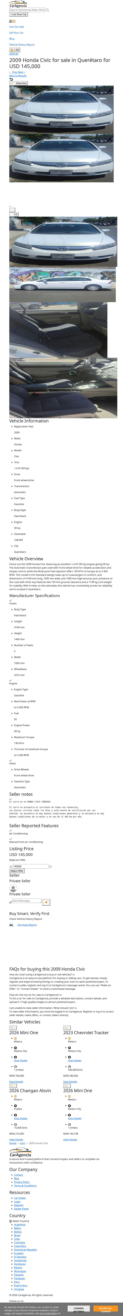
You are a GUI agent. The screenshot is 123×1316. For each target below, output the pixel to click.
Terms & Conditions (25, 1185)
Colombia (19, 1242)
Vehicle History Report (22, 44)
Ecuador (19, 1253)
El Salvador (20, 1257)
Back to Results (18, 75)
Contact (18, 1175)
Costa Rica (20, 1246)
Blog (11, 38)
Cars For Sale (16, 26)
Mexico (18, 1267)
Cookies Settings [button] (79, 1309)
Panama (18, 1274)
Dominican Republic (25, 1249)
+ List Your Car (18, 14)
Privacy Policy (21, 1182)
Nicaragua (20, 1271)
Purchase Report (27, 925)
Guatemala (20, 1260)
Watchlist (21, 83)
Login (17, 1201)
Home (12, 1143)
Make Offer (16, 871)
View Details (16, 1081)
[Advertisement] (61, 947)
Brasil (17, 1235)
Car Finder (20, 1198)
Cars (22, 1143)
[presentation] (9, 206)
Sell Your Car (16, 32)
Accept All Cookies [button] (105, 1309)
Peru (17, 1282)
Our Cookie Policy (48, 1313)
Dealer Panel (21, 1208)
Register (19, 1205)
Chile (17, 1239)
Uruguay (19, 1289)
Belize (17, 1228)
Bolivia (17, 1231)
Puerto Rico (20, 1285)
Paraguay (19, 1278)
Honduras (20, 1264)
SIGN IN (13, 54)
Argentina (19, 1224)
